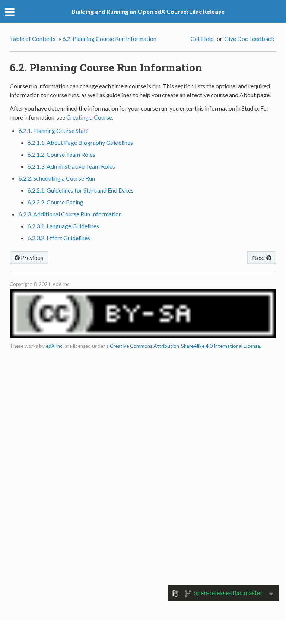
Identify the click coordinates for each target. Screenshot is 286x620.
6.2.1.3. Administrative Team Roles (71, 166)
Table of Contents (32, 38)
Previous (31, 257)
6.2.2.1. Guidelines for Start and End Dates (81, 190)
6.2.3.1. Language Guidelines (63, 225)
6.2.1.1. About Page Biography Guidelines (80, 142)
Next (259, 257)
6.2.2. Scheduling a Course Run (57, 178)
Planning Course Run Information (109, 38)
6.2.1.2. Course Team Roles (61, 154)
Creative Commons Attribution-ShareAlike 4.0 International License (185, 346)
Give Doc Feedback (249, 38)
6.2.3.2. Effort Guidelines (59, 237)
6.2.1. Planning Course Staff (53, 130)
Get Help (202, 38)
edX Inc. (55, 346)
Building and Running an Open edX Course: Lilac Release (148, 11)
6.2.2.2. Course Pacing (55, 202)
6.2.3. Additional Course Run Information (70, 213)
